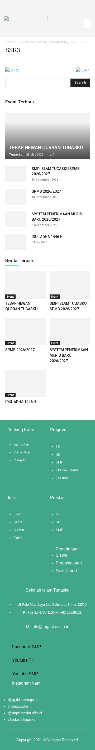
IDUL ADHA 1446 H (47, 237)
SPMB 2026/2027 (46, 191)
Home (10, 42)
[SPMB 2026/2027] (15, 197)
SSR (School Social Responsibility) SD (47, 42)
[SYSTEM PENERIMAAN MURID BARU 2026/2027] (15, 219)
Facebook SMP (26, 647)
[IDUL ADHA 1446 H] (15, 242)
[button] (87, 23)
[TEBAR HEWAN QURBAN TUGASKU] (47, 136)
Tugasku (16, 154)
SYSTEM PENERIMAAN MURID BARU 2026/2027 (69, 355)
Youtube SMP (24, 673)
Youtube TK (22, 660)
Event (10, 296)
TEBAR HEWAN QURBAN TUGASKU (46, 147)
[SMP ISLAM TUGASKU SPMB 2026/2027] (15, 174)
